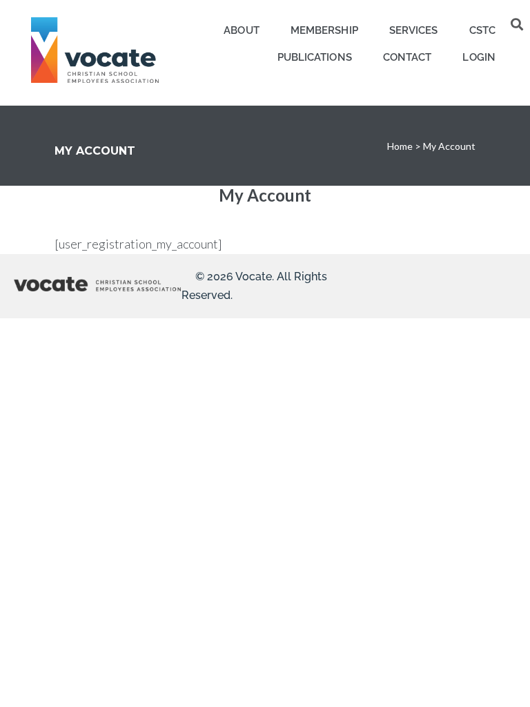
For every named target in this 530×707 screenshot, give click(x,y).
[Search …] (517, 24)
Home (400, 146)
